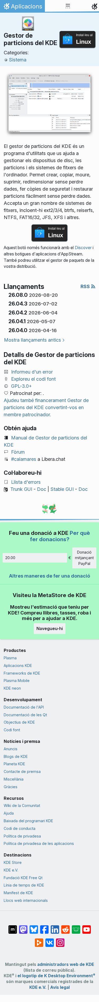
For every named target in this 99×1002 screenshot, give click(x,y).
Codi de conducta (19, 828)
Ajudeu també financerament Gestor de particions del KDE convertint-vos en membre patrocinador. (46, 407)
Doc (41, 489)
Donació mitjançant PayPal (84, 558)
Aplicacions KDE (18, 665)
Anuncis (10, 749)
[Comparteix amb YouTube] (86, 927)
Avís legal (60, 987)
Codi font (12, 730)
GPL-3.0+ (21, 386)
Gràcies (10, 787)
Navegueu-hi (49, 628)
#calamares (23, 459)
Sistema (17, 59)
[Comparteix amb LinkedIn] (55, 927)
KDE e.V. (11, 870)
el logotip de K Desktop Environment (56, 975)
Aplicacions (22, 8)
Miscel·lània (13, 779)
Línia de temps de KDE (24, 885)
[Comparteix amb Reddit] (65, 927)
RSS (86, 286)
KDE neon (12, 688)
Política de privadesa (22, 836)
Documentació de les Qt (25, 715)
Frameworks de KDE (22, 673)
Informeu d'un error (32, 372)
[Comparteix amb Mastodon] (23, 927)
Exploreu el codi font (33, 379)
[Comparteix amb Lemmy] (76, 927)
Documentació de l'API (24, 707)
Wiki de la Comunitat (22, 805)
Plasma (10, 658)
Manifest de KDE (18, 892)
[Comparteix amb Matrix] (12, 927)
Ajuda (9, 813)
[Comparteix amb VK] (49, 940)
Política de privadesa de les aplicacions (39, 843)
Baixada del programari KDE (28, 821)
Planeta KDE (14, 764)
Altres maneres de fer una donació (49, 576)
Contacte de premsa (22, 771)
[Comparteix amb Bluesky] (34, 927)
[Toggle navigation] (68, 6)
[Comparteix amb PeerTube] (39, 940)
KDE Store (13, 862)
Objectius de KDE (19, 722)
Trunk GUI (21, 489)
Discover (83, 247)
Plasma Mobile (17, 680)
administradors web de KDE (65, 964)
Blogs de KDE (16, 756)
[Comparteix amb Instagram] (60, 940)
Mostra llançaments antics (32, 340)
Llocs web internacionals (26, 900)
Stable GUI (62, 489)
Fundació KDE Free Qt (23, 877)
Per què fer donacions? (60, 536)
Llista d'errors (26, 482)
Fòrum (18, 452)
